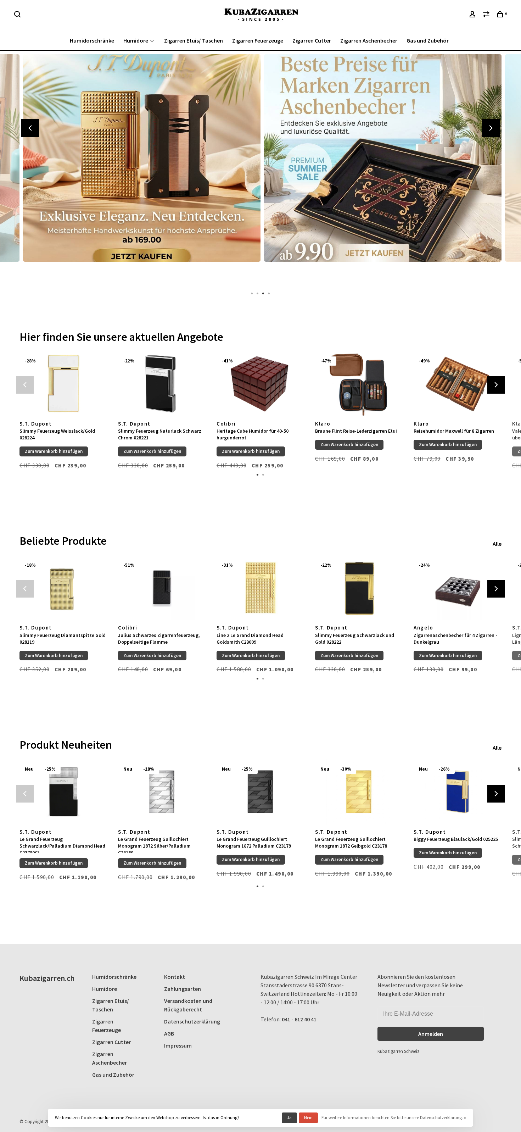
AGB (169, 1033)
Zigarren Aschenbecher (368, 40)
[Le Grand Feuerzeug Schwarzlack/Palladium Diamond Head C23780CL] (63, 792)
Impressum (178, 1045)
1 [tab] (252, 293)
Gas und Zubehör (428, 40)
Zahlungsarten (182, 988)
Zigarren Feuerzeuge (257, 40)
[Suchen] (18, 15)
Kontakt (174, 976)
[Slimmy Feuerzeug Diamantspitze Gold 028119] (63, 588)
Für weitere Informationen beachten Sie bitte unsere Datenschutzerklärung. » (393, 1118)
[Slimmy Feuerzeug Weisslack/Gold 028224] (63, 383)
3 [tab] (263, 293)
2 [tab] (257, 293)
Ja (289, 1118)
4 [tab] (269, 293)
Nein (308, 1118)
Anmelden (430, 1033)
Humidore (135, 40)
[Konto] (473, 15)
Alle (497, 543)
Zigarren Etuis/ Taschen (193, 40)
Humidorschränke (92, 40)
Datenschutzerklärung (192, 1021)
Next (491, 128)
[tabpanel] (139, 168)
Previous (30, 128)
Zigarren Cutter (311, 40)
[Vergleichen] (487, 15)
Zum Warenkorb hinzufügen (54, 451)
